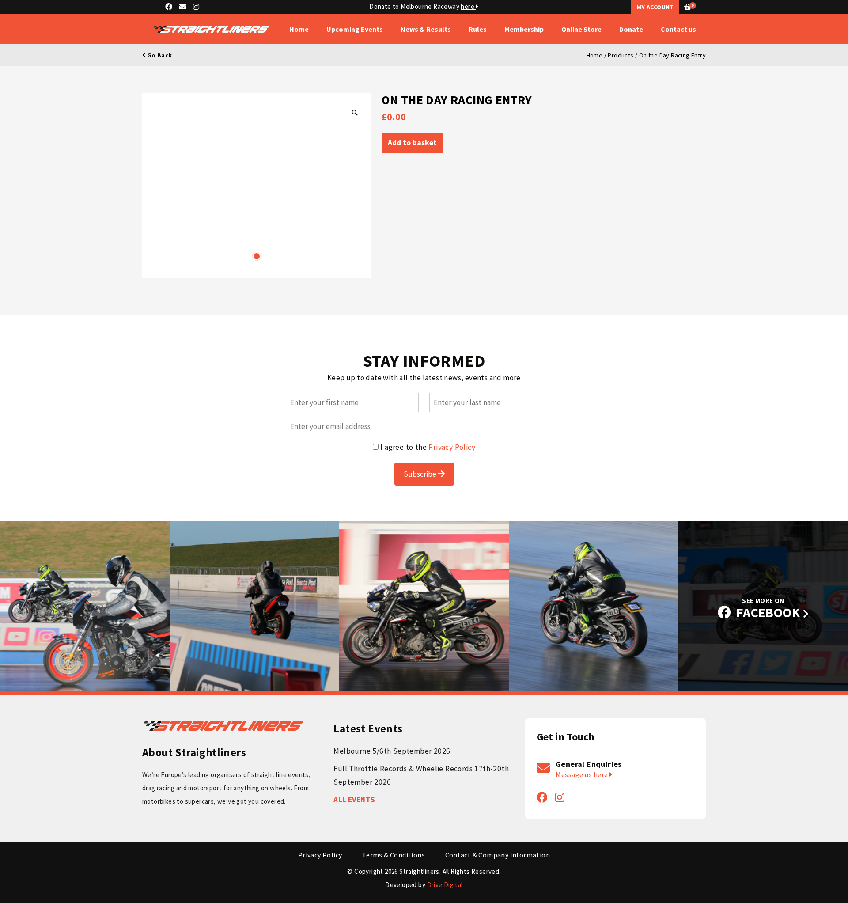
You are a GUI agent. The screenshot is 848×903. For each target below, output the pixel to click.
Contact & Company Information (497, 855)
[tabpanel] (257, 185)
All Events (354, 799)
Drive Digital (445, 884)
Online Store (581, 29)
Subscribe (421, 474)
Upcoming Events (354, 29)
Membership (524, 29)
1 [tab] (256, 256)
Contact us (678, 29)
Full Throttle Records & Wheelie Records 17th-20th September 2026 (421, 775)
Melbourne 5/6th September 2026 (391, 751)
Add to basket (412, 143)
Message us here (583, 774)
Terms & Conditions (393, 855)
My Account (655, 7)
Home (299, 29)
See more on (768, 608)
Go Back (158, 55)
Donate (631, 29)
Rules (478, 29)
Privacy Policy (451, 447)
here (468, 6)
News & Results (426, 29)
